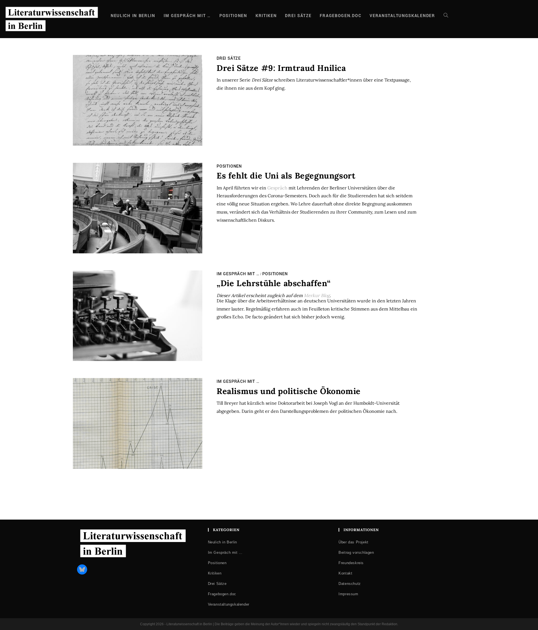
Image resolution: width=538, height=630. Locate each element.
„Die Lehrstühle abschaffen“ (273, 283)
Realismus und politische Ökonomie (289, 391)
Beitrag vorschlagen (356, 552)
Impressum (348, 594)
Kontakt (345, 573)
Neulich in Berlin (222, 542)
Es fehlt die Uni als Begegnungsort (286, 175)
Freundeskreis (351, 563)
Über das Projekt (353, 542)
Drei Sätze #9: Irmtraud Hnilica (281, 68)
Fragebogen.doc (222, 594)
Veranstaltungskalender (228, 604)
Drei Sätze (229, 58)
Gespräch (277, 188)
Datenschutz (349, 584)
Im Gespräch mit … (238, 274)
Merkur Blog (317, 295)
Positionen (229, 166)
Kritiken (215, 573)
